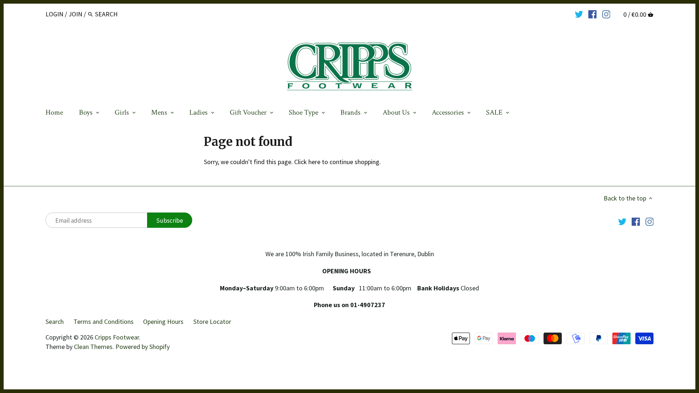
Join (75, 14)
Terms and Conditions (104, 321)
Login (54, 14)
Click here (307, 162)
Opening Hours (163, 321)
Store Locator (212, 321)
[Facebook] (592, 14)
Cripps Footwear (117, 337)
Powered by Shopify (142, 346)
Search (55, 321)
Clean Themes (93, 346)
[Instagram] (606, 14)
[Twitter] (579, 14)
